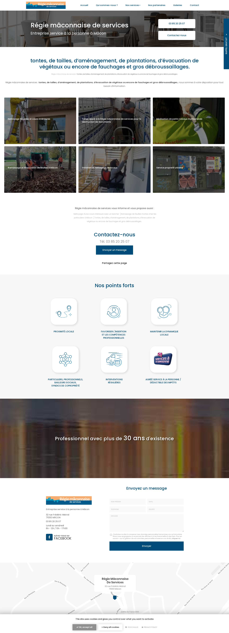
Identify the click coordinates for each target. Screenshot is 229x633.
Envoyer (146, 546)
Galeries (177, 5)
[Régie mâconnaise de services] (46, 5)
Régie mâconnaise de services (63, 74)
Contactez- (176, 35)
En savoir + (40, 121)
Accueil (84, 5)
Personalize (132, 627)
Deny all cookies (111, 627)
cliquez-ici (176, 538)
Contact (194, 5)
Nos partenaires (156, 5)
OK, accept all (85, 627)
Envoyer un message (115, 250)
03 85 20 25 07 (177, 23)
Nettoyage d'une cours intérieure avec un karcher (96, 214)
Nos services (132, 5)
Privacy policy (150, 627)
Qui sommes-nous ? (107, 5)
